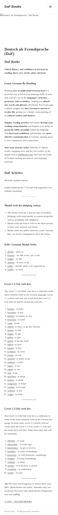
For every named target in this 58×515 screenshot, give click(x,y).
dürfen (10, 252)
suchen (10, 465)
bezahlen (11, 312)
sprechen (11, 376)
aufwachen (12, 444)
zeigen (10, 394)
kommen (11, 351)
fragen (10, 334)
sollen (10, 266)
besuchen (11, 455)
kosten (10, 355)
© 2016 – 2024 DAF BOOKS (18, 501)
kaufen (10, 348)
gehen (10, 341)
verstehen (11, 469)
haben (10, 344)
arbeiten (11, 441)
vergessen (12, 383)
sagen (10, 366)
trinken (10, 380)
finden (10, 330)
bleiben (10, 316)
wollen (10, 269)
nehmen (11, 362)
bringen (11, 458)
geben (10, 337)
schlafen (11, 462)
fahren (10, 327)
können (10, 255)
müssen (10, 262)
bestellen (11, 451)
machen (11, 359)
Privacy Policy (9, 511)
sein (9, 373)
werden (10, 387)
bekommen (12, 448)
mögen (10, 259)
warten (10, 473)
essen (9, 323)
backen (10, 309)
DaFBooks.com (25, 154)
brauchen (11, 319)
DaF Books (12, 6)
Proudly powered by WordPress (28, 511)
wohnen (11, 391)
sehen (10, 369)
